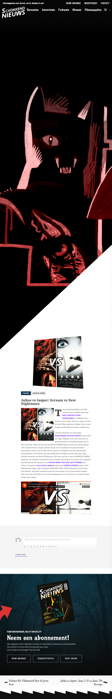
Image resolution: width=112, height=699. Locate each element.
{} (52, 546)
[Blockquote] (43, 546)
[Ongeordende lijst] (40, 546)
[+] (55, 546)
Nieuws (77, 10)
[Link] (49, 546)
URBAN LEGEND (71, 465)
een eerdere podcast (45, 465)
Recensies (32, 10)
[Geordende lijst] (37, 546)
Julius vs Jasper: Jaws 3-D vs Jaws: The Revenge (81, 682)
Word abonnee (73, 3)
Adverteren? (90, 3)
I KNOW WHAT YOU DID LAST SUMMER (65, 462)
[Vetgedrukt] (25, 546)
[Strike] (34, 546)
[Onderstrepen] (31, 546)
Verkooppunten (46, 658)
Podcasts (63, 10)
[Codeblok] (46, 546)
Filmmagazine (93, 10)
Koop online (71, 658)
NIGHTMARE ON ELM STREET (68, 436)
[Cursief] (28, 546)
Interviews (48, 10)
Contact (105, 3)
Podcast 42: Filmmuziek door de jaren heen (28, 682)
